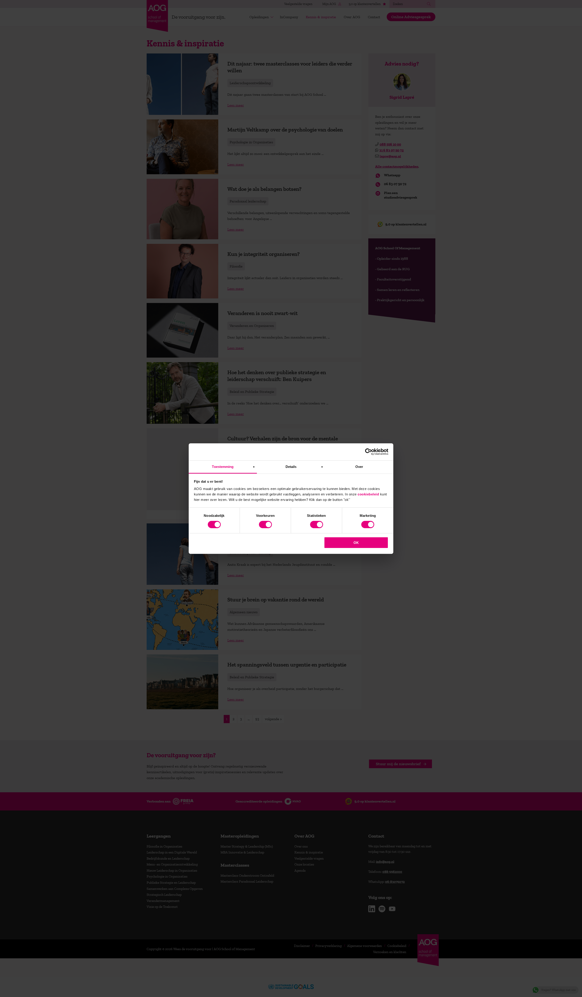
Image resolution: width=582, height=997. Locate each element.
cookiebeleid (368, 494)
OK (356, 543)
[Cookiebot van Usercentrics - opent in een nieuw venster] (368, 451)
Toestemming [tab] (222, 466)
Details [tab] (291, 466)
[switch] (265, 524)
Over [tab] (359, 466)
